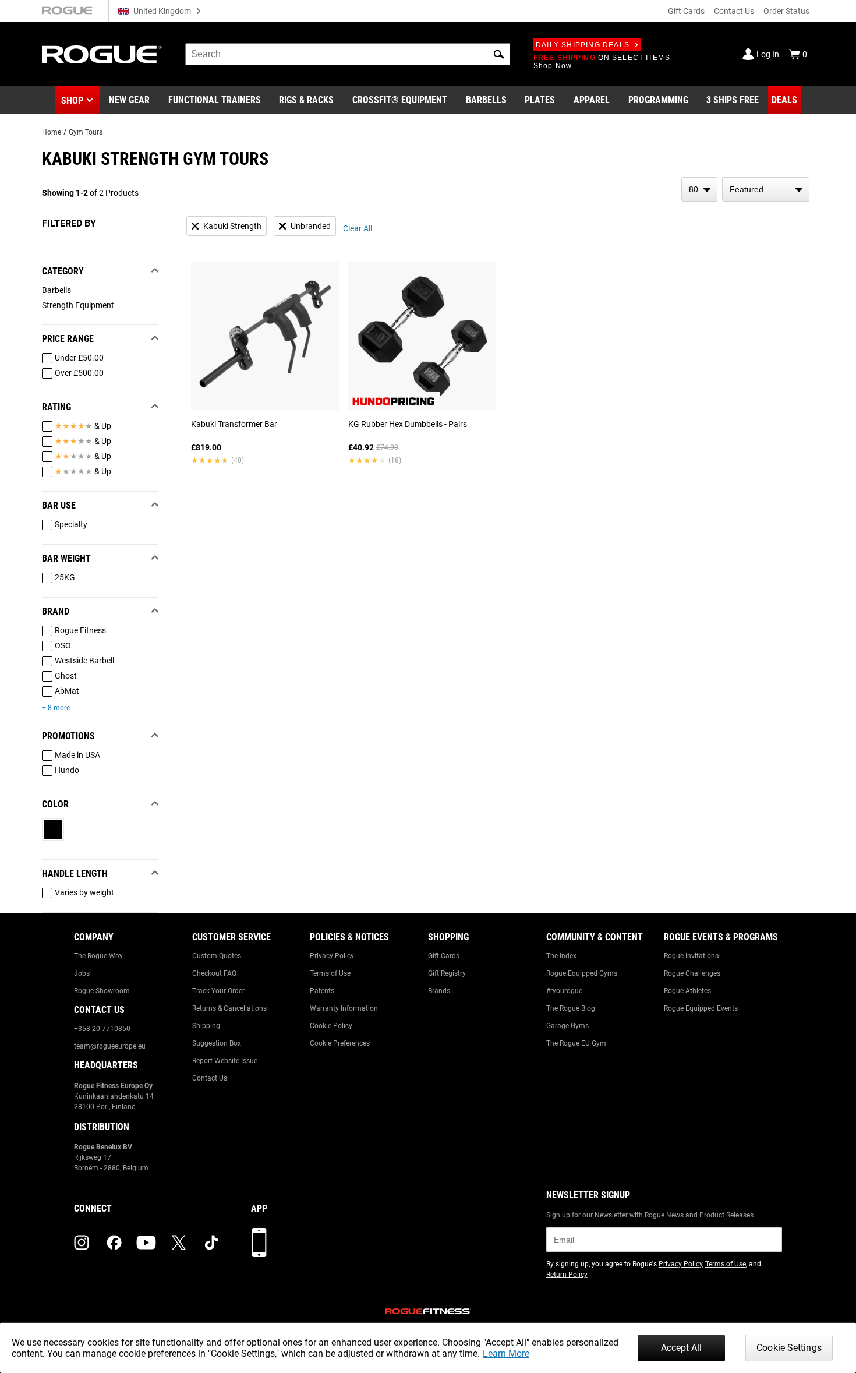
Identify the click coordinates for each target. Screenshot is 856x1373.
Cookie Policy (331, 1026)
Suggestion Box (216, 1043)
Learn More (506, 1353)
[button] (499, 54)
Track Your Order (218, 991)
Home (51, 132)
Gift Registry (447, 973)
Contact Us (734, 11)
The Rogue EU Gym (576, 1043)
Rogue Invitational (692, 956)
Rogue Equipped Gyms (581, 973)
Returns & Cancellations (229, 1008)
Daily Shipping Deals (582, 45)
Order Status (786, 11)
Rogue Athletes (687, 991)
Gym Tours (85, 132)
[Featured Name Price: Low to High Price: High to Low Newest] (765, 189)
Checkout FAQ (214, 973)
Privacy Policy (332, 956)
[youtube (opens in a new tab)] (146, 1242)
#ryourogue (564, 991)
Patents (322, 991)
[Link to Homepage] (102, 54)
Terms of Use (330, 973)
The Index (561, 956)
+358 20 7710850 (102, 1029)
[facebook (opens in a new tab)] (114, 1242)
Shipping (206, 1026)
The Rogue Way (98, 956)
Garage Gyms (567, 1026)
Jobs (82, 973)
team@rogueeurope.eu (110, 1046)
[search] (347, 54)
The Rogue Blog (570, 1008)
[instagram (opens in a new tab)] (81, 1242)
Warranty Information (344, 1008)
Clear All (357, 228)
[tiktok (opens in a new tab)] (211, 1242)
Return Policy (567, 1274)
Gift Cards (686, 11)
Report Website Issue (224, 1061)
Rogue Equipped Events (701, 1008)
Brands (439, 991)
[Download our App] (259, 1242)
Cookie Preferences (340, 1043)
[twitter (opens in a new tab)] (178, 1242)
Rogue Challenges (692, 973)
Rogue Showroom (102, 991)
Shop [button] (72, 100)
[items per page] (699, 189)
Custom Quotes (216, 956)
